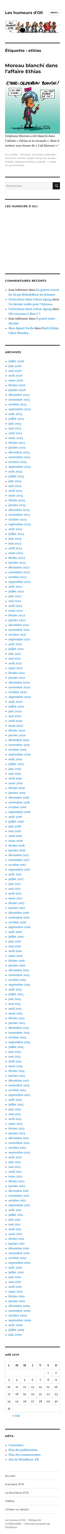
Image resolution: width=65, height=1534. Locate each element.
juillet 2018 (16, 821)
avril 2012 (15, 1171)
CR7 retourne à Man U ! (24, 313)
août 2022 (15, 586)
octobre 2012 (17, 1147)
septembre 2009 (19, 1320)
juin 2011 (14, 1219)
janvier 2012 (16, 1186)
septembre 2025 (19, 409)
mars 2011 (15, 1234)
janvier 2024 (17, 505)
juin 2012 (14, 1162)
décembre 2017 (18, 855)
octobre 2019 (17, 749)
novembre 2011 (18, 1195)
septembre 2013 (19, 1095)
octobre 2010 (17, 1258)
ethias (39, 158)
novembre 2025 (19, 399)
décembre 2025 (19, 394)
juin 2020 (14, 711)
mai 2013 (14, 1114)
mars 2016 (15, 956)
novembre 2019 (19, 745)
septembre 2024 (19, 466)
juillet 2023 (16, 534)
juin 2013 (14, 1109)
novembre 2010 (19, 1253)
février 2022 (16, 615)
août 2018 (15, 816)
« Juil (16, 1415)
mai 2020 (14, 716)
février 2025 (16, 442)
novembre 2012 (19, 1143)
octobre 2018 (17, 807)
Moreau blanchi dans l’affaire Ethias (31, 68)
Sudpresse (49, 154)
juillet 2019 (16, 764)
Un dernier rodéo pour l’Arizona (30, 304)
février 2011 (16, 1238)
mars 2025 (15, 438)
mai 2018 (14, 831)
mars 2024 (15, 495)
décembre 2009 (19, 1306)
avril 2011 (14, 1229)
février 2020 (16, 730)
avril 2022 (15, 605)
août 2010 (15, 1267)
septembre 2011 (19, 1205)
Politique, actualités (31, 154)
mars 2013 (15, 1123)
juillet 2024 (16, 476)
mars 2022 (15, 610)
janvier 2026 (17, 390)
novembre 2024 (19, 457)
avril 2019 (15, 778)
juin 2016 (14, 941)
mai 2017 (14, 888)
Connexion (16, 1445)
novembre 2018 (19, 802)
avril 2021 (15, 663)
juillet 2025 (16, 418)
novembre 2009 (19, 1310)
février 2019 (16, 788)
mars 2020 (15, 725)
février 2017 (16, 903)
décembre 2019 (18, 740)
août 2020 (15, 701)
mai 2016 (14, 946)
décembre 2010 (18, 1248)
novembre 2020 (19, 687)
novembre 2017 (18, 860)
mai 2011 (14, 1224)
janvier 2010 (16, 1301)
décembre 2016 (18, 912)
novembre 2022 (19, 572)
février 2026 (16, 385)
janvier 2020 (17, 735)
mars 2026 (15, 380)
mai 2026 (14, 370)
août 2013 (15, 1099)
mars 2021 (15, 668)
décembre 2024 (19, 452)
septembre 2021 (19, 639)
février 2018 (16, 845)
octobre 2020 (17, 692)
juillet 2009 (16, 1330)
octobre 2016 (17, 922)
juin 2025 (14, 423)
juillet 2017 (15, 879)
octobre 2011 (17, 1200)
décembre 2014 (18, 1027)
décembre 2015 (18, 970)
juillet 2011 (15, 1214)
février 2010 (16, 1296)
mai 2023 (14, 543)
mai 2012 (14, 1167)
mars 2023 (15, 553)
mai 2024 (14, 486)
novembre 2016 (19, 917)
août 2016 (15, 932)
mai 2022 (14, 601)
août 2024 (15, 471)
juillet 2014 (16, 1047)
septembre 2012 (19, 1152)
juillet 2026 (16, 361)
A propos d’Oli (14, 1484)
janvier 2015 (16, 1023)
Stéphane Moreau (25, 161)
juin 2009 (15, 1334)
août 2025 (15, 414)
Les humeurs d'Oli (24, 12)
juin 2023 (14, 538)
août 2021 (15, 644)
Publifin (9, 161)
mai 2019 (14, 773)
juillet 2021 (16, 649)
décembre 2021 (18, 625)
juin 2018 (14, 826)
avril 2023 (15, 548)
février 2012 (16, 1181)
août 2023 (15, 529)
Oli (45, 158)
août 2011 (14, 1210)
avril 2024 (15, 490)
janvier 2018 (16, 850)
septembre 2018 (19, 812)
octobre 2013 (17, 1090)
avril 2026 (15, 375)
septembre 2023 (19, 524)
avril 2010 (15, 1286)
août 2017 (15, 874)
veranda (41, 161)
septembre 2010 (19, 1262)
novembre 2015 (19, 975)
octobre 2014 (17, 1037)
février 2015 (16, 1018)
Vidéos (9, 1501)
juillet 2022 (16, 591)
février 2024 (16, 500)
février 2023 (16, 558)
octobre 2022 (17, 577)
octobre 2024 (17, 462)
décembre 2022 (19, 567)
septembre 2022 (19, 581)
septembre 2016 (19, 927)
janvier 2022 (17, 620)
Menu (54, 12)
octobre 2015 (17, 980)
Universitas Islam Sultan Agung (30, 299)
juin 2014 (14, 1051)
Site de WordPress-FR (23, 1459)
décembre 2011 (18, 1191)
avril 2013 (14, 1119)
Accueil (10, 1475)
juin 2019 (14, 769)
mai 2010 (14, 1282)
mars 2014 (15, 1066)
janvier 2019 (16, 792)
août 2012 (15, 1157)
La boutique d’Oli (17, 1492)
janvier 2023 (16, 562)
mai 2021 (14, 658)
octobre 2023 (17, 519)
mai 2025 (14, 428)
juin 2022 (14, 596)
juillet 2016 (16, 936)
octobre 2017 (17, 864)
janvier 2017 (16, 908)
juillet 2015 (16, 994)
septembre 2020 (19, 697)
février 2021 (16, 673)
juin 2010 (14, 1277)
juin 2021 (14, 653)
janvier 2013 (16, 1133)
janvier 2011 (16, 1243)
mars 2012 (15, 1176)
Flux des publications (23, 1450)
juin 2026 (15, 366)
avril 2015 (15, 1008)
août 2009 (15, 1325)
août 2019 (15, 759)
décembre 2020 (19, 682)
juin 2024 (14, 481)
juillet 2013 (15, 1104)
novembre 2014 (19, 1032)
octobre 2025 (17, 404)
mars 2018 (15, 840)
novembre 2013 (18, 1085)
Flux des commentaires (24, 1454)
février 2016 (16, 960)
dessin (30, 158)
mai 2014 (14, 1056)
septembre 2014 (19, 1042)
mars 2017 (15, 898)
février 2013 (16, 1128)
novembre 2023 (19, 514)
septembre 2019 (19, 754)
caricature (10, 158)
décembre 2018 (18, 797)
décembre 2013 (18, 1080)
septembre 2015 (19, 984)
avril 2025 (15, 433)
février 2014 (16, 1071)
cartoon (22, 158)
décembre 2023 (18, 510)
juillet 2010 (16, 1272)
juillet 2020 (16, 706)
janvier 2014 (16, 1075)
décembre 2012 (18, 1138)
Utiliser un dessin (17, 1509)
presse (51, 158)
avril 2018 (15, 836)
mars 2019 (15, 783)
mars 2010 (15, 1291)
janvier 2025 (17, 447)
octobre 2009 (17, 1315)
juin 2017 (14, 884)
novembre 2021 (19, 629)
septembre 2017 (19, 869)
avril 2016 (15, 951)
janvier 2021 (16, 677)
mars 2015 (15, 1013)
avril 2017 (14, 893)
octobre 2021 (17, 634)
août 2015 (15, 989)
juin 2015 (14, 999)
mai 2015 (14, 1003)
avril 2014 (15, 1061)
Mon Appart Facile (21, 328)
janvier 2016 (16, 965)
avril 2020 (15, 721)
